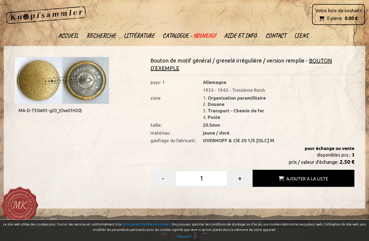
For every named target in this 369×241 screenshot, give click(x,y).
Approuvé (184, 236)
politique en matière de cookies (146, 224)
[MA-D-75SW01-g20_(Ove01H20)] (62, 79)
